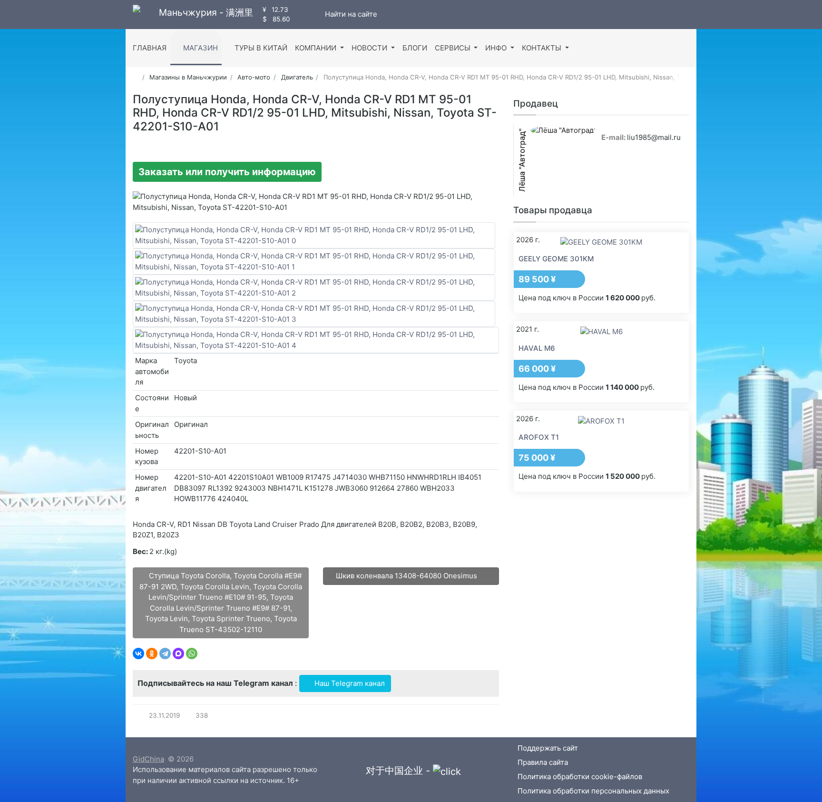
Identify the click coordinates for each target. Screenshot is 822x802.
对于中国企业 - (399, 770)
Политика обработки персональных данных (593, 790)
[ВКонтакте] (138, 653)
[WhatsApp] (191, 653)
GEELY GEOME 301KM (556, 258)
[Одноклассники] (151, 653)
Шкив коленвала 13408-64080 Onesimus (407, 575)
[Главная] (136, 77)
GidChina (148, 758)
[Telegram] (165, 653)
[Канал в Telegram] (307, 14)
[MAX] (178, 653)
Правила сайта (543, 762)
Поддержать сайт (548, 747)
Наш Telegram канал (349, 683)
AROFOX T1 (539, 437)
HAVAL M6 (537, 348)
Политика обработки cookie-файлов (580, 776)
